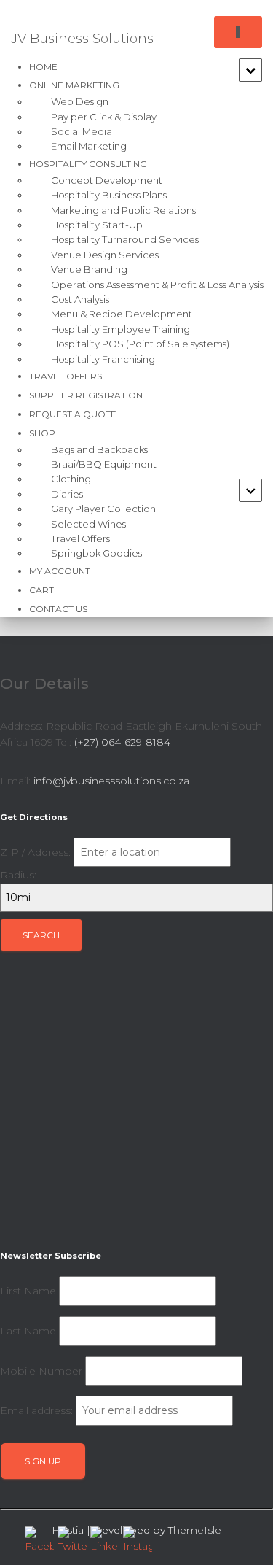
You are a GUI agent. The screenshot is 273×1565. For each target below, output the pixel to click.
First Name (28, 1290)
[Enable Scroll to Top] (244, 1536)
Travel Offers (65, 376)
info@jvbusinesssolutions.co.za (111, 780)
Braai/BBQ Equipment (104, 464)
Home (43, 66)
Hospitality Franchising (103, 359)
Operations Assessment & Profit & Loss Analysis (157, 284)
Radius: (18, 874)
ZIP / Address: (35, 852)
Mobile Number (41, 1370)
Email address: (38, 1410)
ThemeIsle (194, 1530)
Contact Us (58, 608)
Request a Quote (72, 414)
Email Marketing (89, 146)
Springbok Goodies (96, 553)
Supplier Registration (86, 395)
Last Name (28, 1330)
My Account (59, 570)
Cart (41, 589)
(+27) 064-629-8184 (122, 742)
